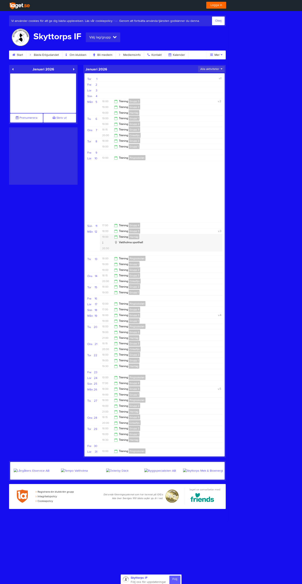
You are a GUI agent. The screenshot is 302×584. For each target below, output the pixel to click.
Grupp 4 (134, 225)
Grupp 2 (134, 107)
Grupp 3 (134, 101)
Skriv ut (61, 118)
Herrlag (134, 113)
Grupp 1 (134, 118)
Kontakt (156, 55)
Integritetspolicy (47, 496)
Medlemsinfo (131, 55)
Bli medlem (104, 55)
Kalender (178, 55)
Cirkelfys (135, 135)
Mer (217, 55)
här (115, 21)
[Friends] (202, 498)
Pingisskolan (137, 158)
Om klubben (77, 55)
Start (19, 55)
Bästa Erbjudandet (46, 55)
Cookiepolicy (45, 501)
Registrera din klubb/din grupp (56, 492)
